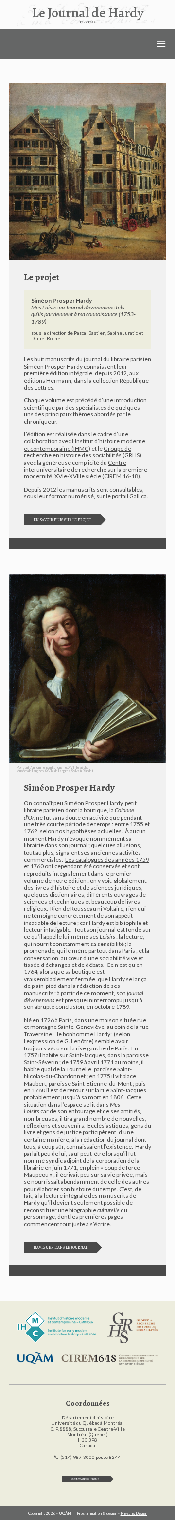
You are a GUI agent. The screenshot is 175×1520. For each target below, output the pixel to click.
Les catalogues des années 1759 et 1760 (86, 863)
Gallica (138, 496)
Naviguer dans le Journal (61, 1247)
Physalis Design (134, 1513)
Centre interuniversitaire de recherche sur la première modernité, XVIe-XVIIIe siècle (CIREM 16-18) (85, 469)
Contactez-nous (85, 1479)
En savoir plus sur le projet (62, 520)
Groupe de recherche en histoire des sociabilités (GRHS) (82, 452)
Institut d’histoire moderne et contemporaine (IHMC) (84, 444)
